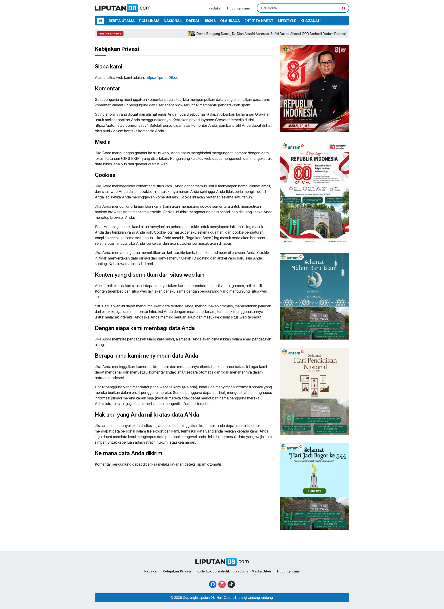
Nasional (173, 21)
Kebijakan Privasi (177, 571)
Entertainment (259, 21)
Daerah (193, 21)
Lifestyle (287, 21)
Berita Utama (122, 21)
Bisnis (210, 21)
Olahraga (230, 21)
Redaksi (215, 8)
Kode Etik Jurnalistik (213, 571)
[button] (343, 8)
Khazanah (310, 21)
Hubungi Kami (238, 8)
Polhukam (149, 21)
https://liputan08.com (164, 77)
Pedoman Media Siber (253, 571)
